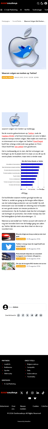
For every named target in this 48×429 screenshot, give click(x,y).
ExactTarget (38, 141)
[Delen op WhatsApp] (18, 315)
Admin (36, 77)
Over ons (13, 407)
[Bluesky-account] (35, 398)
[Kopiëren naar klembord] (36, 315)
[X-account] (21, 393)
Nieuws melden (23, 407)
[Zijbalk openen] (1, 9)
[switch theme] (42, 3)
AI (21, 10)
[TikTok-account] (43, 393)
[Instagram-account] (32, 393)
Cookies (36, 406)
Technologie (37, 10)
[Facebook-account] (27, 393)
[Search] (38, 3)
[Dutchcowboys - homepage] (9, 3)
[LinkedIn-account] (37, 393)
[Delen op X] (27, 315)
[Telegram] (32, 315)
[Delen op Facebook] (23, 315)
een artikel (19, 147)
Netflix (27, 10)
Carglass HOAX (8, 136)
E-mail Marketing (10, 10)
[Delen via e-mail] (41, 315)
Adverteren (4, 406)
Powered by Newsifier (24, 421)
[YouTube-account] (29, 398)
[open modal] (45, 3)
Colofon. (44, 406)
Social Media (7, 77)
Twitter (31, 133)
